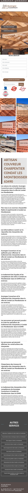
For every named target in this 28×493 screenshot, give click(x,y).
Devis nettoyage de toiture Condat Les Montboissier (14, 455)
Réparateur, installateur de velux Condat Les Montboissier (14, 433)
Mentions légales (18, 490)
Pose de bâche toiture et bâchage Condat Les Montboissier (14, 437)
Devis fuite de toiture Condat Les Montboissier (14, 444)
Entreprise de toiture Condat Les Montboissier (14, 469)
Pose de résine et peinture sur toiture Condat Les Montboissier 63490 (14, 474)
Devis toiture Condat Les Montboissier (14, 451)
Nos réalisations (9, 27)
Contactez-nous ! (9, 31)
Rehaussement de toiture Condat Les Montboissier (14, 462)
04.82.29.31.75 (8, 1)
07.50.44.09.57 (21, 1)
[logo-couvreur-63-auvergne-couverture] (9, 7)
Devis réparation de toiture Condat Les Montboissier (14, 466)
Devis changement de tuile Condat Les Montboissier (14, 447)
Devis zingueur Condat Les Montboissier (14, 440)
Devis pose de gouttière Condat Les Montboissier (14, 458)
